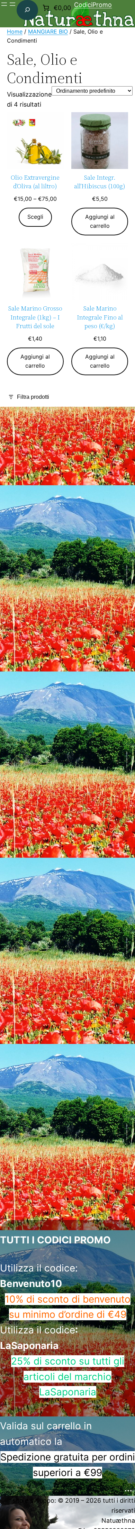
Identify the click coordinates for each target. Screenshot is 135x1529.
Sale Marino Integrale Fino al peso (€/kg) (100, 317)
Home (14, 31)
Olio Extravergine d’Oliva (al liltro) (35, 181)
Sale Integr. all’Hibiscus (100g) (99, 181)
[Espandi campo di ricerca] (27, 10)
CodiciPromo (93, 4)
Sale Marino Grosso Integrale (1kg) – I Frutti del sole (35, 317)
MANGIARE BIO (48, 31)
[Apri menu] (4, 4)
